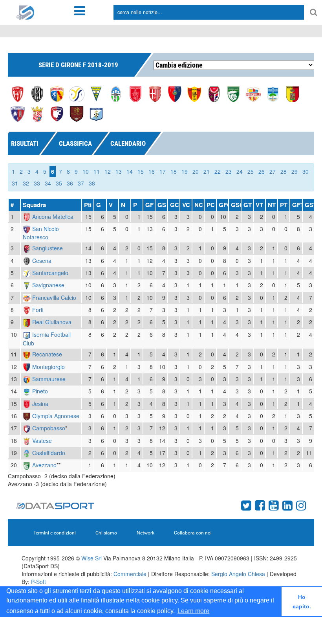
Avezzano (44, 465)
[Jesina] (135, 93)
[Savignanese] (96, 93)
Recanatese (47, 354)
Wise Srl (91, 558)
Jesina (40, 404)
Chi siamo (106, 533)
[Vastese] (37, 113)
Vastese (42, 440)
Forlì (38, 310)
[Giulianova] (292, 93)
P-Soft (38, 582)
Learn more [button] (193, 611)
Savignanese (48, 285)
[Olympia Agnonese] (76, 113)
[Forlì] (17, 93)
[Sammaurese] (57, 93)
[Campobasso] (57, 113)
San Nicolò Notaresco (41, 233)
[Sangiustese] (214, 93)
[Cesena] (37, 93)
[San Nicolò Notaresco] (17, 113)
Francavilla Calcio (54, 297)
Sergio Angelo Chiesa (238, 574)
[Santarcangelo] (76, 93)
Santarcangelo (50, 273)
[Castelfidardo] (116, 93)
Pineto (40, 391)
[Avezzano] (233, 93)
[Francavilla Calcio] (253, 93)
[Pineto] (273, 93)
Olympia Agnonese (55, 416)
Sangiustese (47, 248)
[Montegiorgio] (175, 93)
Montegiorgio (48, 367)
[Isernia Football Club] (96, 113)
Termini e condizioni (54, 533)
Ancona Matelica (52, 216)
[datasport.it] (25, 11)
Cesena (41, 260)
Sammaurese (49, 379)
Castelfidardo (48, 453)
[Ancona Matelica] (155, 93)
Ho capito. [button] (302, 602)
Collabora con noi (193, 533)
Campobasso (48, 428)
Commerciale (129, 574)
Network (145, 533)
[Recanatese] (194, 93)
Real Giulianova (51, 322)
